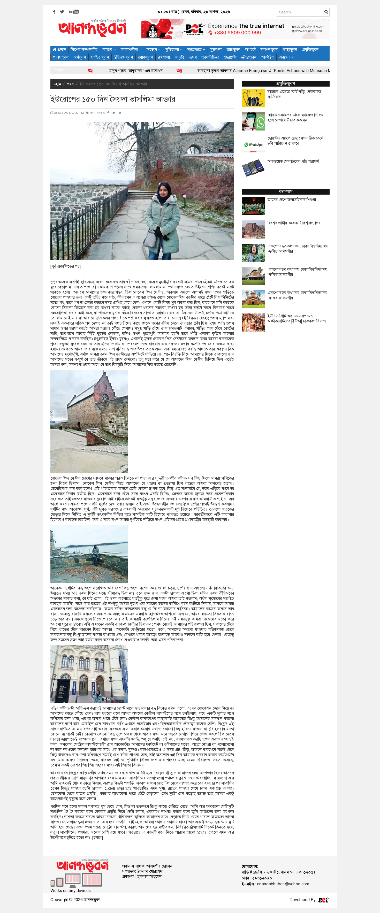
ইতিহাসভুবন (123, 57)
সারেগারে (195, 49)
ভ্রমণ (192, 57)
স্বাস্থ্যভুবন (290, 49)
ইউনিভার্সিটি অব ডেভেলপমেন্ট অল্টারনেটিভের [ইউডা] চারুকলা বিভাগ (297, 318)
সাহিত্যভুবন (100, 57)
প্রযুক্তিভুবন (310, 49)
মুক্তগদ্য (216, 49)
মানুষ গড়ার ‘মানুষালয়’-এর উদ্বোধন (107, 70)
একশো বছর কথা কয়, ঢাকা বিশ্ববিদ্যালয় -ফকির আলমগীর (298, 249)
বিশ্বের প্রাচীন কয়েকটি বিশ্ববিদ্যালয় (294, 223)
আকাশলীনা (130, 49)
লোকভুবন (145, 57)
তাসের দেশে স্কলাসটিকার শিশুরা (292, 199)
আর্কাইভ (267, 57)
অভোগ (152, 49)
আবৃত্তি (180, 57)
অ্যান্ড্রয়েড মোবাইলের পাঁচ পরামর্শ (293, 161)
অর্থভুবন (80, 57)
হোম (57, 84)
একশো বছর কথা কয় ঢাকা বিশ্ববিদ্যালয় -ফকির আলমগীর (298, 272)
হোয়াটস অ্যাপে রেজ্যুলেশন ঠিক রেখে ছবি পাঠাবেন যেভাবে (295, 141)
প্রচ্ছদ (61, 49)
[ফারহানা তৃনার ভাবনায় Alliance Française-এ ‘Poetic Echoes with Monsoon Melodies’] (151, 70)
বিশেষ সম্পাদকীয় (84, 49)
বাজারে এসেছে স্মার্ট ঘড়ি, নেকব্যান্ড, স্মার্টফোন (295, 94)
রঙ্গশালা (164, 57)
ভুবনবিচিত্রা (210, 57)
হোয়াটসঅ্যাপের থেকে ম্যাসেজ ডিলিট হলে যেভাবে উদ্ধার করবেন (295, 117)
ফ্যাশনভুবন (269, 49)
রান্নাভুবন (233, 49)
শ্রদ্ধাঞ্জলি (230, 57)
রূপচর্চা (250, 49)
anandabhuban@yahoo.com (283, 884)
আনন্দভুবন (92, 899)
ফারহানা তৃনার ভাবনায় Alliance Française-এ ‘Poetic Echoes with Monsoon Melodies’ (243, 70)
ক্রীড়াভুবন (248, 57)
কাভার (108, 49)
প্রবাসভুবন (61, 57)
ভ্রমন (70, 84)
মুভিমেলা (172, 49)
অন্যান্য (285, 57)
